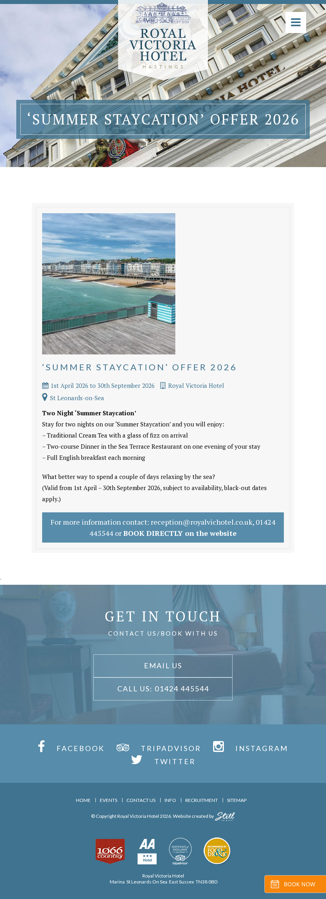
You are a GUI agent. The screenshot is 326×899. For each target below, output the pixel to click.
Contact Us (140, 800)
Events (108, 800)
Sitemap (236, 800)
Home (83, 800)
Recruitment (201, 800)
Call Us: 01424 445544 (163, 688)
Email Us (163, 665)
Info (170, 800)
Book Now (299, 884)
